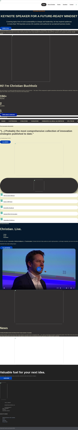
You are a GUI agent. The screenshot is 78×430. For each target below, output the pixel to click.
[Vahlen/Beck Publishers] (2, 219)
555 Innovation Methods (9, 195)
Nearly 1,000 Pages (8, 201)
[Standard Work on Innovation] (2, 213)
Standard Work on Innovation (10, 214)
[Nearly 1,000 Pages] (2, 200)
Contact (71, 4)
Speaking (65, 4)
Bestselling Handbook (9, 207)
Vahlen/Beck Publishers (9, 220)
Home (43, 4)
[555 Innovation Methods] (2, 194)
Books (58, 4)
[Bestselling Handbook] (2, 207)
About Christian (51, 4)
